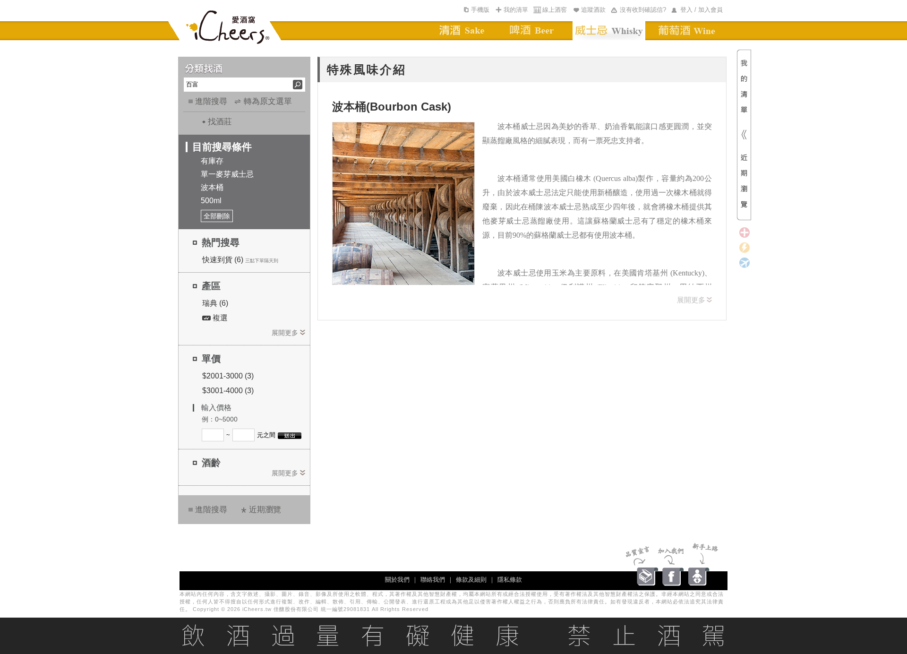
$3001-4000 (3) (228, 391)
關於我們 (397, 579)
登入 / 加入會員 (701, 9)
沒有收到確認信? (643, 9)
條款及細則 (471, 579)
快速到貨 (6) (222, 260)
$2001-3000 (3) (228, 376)
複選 (219, 318)
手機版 (480, 9)
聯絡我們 (432, 579)
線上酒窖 (554, 9)
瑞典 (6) (215, 303)
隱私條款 (509, 579)
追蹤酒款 (593, 9)
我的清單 (516, 9)
